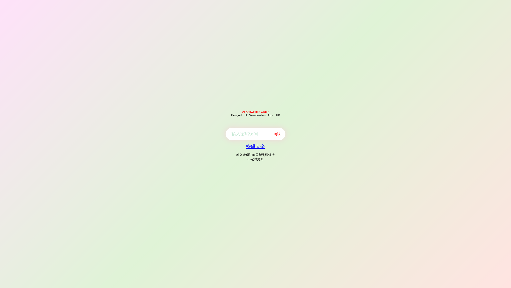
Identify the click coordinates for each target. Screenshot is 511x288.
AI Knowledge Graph (255, 111)
